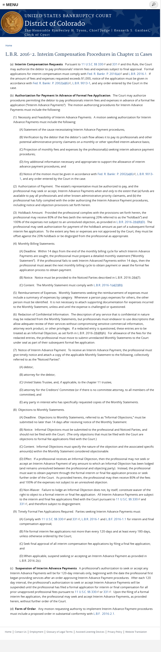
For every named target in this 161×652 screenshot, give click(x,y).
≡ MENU (10, 4)
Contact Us (21, 631)
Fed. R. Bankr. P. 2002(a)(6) (52, 83)
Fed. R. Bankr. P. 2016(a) (104, 74)
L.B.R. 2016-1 (138, 74)
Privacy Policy (115, 631)
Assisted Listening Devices (90, 631)
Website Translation (136, 631)
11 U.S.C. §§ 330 (93, 64)
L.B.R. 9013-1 (81, 83)
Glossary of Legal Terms (59, 631)
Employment (36, 631)
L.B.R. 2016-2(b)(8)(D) (131, 222)
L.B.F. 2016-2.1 (103, 614)
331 (116, 64)
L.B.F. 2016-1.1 (116, 519)
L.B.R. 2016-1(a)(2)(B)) (108, 285)
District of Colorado (55, 24)
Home (8, 45)
